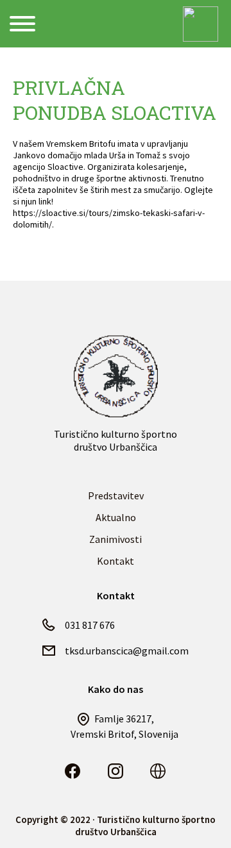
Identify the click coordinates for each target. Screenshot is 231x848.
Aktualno (116, 517)
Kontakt (115, 560)
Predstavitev (116, 495)
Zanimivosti (115, 539)
